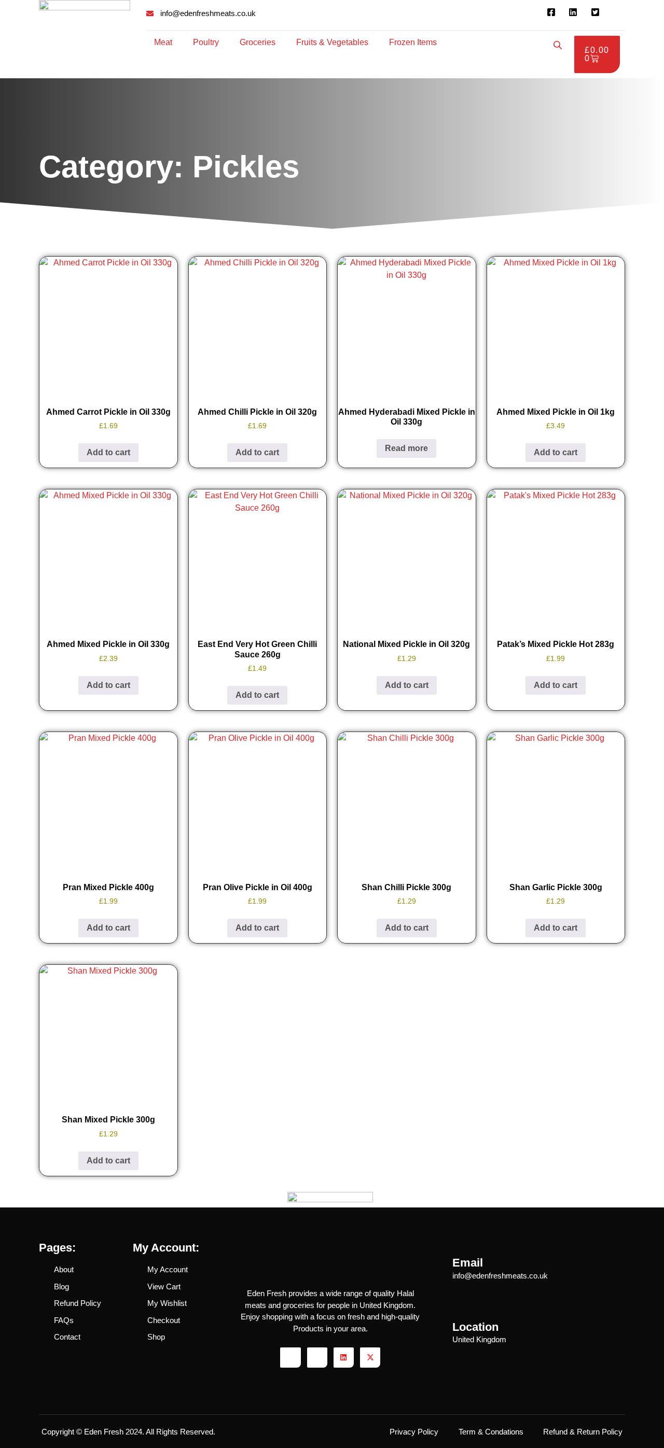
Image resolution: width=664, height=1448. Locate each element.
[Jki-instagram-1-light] (317, 1357)
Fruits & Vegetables (332, 42)
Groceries (257, 42)
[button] (165, 42)
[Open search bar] (559, 45)
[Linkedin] (344, 1357)
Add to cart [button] (108, 452)
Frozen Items (413, 42)
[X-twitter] (370, 1357)
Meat (163, 42)
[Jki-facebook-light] (290, 1357)
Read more (406, 448)
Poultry (206, 42)
